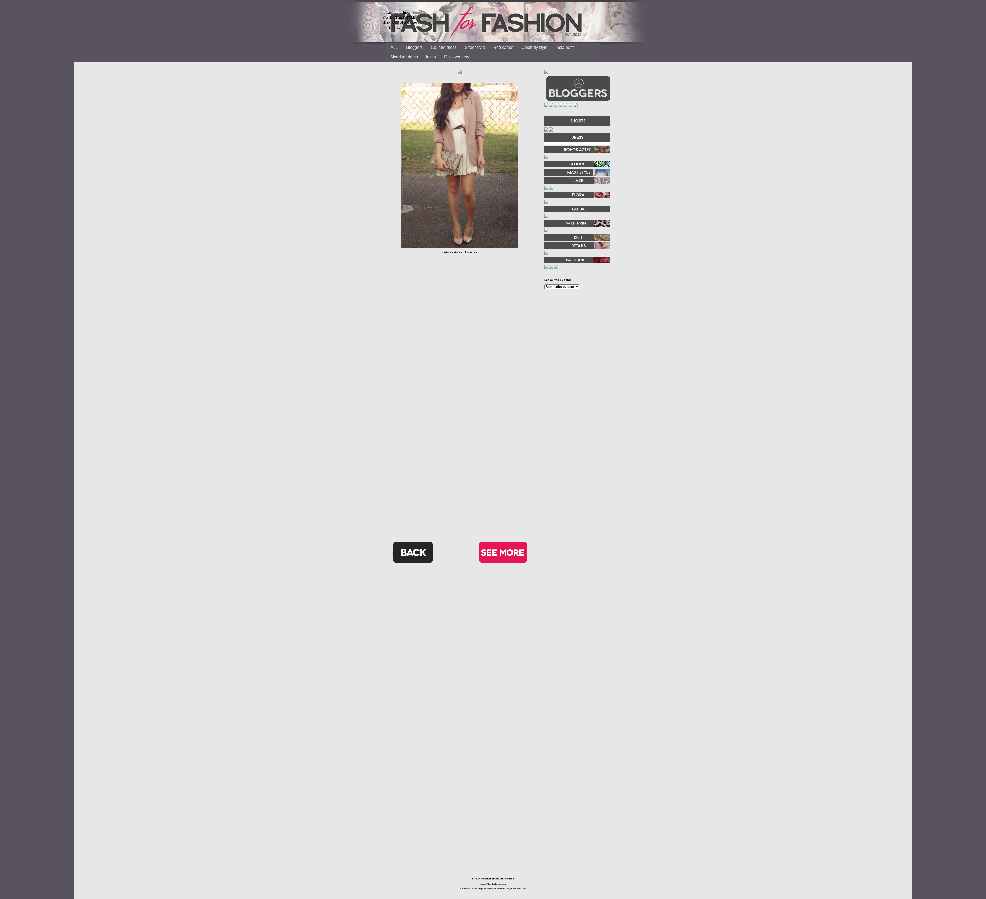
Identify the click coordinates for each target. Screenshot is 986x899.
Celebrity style (534, 47)
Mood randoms (404, 57)
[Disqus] (459, 338)
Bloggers (414, 47)
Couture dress (444, 47)
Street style (475, 47)
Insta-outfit (565, 47)
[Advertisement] (575, 348)
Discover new (456, 57)
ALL (394, 47)
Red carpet (503, 47)
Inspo (431, 57)
